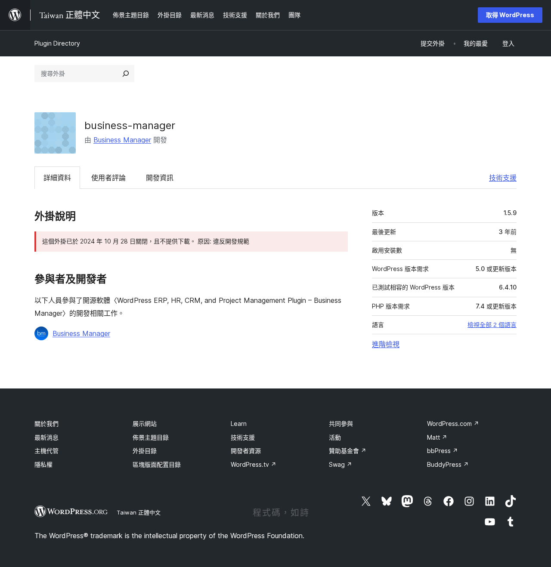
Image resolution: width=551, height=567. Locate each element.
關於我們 (46, 423)
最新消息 (46, 437)
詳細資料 (57, 177)
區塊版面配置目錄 (157, 464)
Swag (340, 464)
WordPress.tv (253, 464)
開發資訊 (159, 177)
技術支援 (503, 177)
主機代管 (46, 450)
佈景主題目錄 (151, 437)
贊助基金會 (347, 450)
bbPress (442, 450)
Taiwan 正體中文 (139, 512)
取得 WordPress (510, 14)
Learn (239, 423)
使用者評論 (108, 177)
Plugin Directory (57, 43)
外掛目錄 (145, 450)
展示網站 (145, 423)
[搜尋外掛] (125, 73)
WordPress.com (453, 423)
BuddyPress (448, 464)
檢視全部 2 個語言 (492, 324)
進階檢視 (385, 344)
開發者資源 (246, 450)
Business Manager (122, 140)
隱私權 (43, 464)
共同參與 (341, 423)
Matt (437, 437)
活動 (335, 437)
